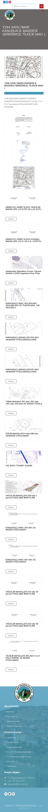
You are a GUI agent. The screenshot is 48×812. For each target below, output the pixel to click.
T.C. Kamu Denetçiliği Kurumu (19, 756)
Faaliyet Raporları (14, 726)
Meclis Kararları (13, 721)
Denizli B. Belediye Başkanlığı (19, 752)
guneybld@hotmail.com (18, 784)
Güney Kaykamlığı (14, 747)
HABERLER (11, 737)
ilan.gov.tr (11, 761)
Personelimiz (12, 716)
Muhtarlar (11, 712)
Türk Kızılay (11, 766)
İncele (11, 219)
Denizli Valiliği (12, 742)
